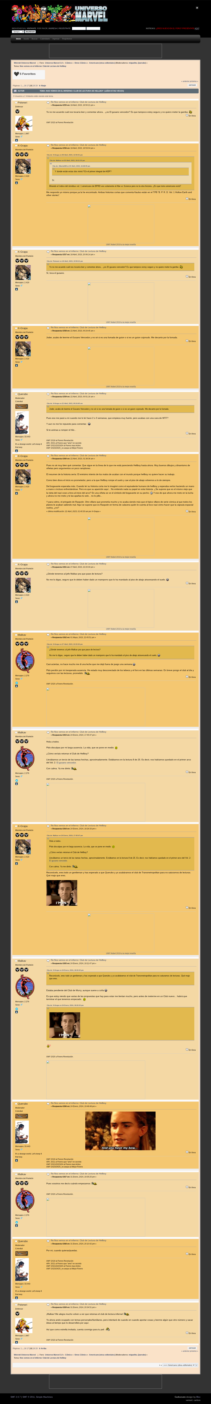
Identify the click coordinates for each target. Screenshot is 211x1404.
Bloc (198, 1397)
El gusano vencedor (66, 762)
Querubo (141, 63)
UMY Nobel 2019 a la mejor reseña (121, 244)
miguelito (133, 63)
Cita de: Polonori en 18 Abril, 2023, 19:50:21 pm (65, 261)
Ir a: (160, 1365)
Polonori (22, 102)
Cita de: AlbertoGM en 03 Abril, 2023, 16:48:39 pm (71, 166)
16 (25, 86)
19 (34, 86)
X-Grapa (22, 145)
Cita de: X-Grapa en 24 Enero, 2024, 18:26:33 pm (65, 970)
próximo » (194, 81)
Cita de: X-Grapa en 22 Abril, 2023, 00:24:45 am (65, 403)
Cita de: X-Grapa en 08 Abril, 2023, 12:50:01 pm (65, 155)
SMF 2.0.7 (16, 1397)
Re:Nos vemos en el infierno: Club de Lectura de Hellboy (78, 102)
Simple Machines (44, 1397)
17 (28, 86)
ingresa (53, 28)
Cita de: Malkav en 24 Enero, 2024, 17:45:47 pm (65, 835)
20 (37, 86)
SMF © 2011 (29, 1397)
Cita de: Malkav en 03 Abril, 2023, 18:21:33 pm (67, 160)
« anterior (185, 81)
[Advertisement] (105, 51)
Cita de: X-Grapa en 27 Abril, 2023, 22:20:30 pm (65, 644)
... (23, 86)
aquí (197, 28)
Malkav (22, 634)
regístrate (65, 28)
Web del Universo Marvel (25, 63)
